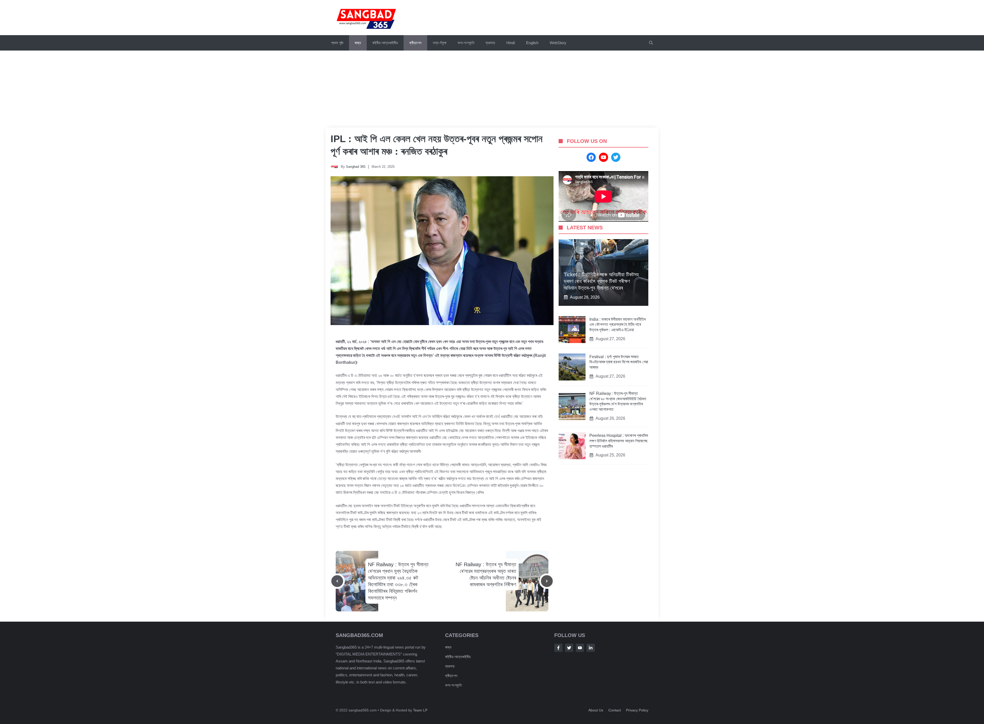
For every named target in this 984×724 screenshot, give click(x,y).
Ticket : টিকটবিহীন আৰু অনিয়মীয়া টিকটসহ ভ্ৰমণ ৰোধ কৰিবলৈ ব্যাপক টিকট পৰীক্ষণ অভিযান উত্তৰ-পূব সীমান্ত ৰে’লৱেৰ (601, 281)
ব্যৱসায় (490, 43)
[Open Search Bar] (651, 43)
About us (595, 710)
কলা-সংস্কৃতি (466, 43)
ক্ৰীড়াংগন (415, 43)
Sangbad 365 (355, 167)
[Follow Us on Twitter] (569, 648)
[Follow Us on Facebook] (558, 648)
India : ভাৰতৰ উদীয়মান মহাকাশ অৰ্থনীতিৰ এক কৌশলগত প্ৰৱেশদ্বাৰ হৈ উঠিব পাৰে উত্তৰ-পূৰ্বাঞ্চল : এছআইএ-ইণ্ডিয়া (617, 324)
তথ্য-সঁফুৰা (439, 43)
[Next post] (547, 581)
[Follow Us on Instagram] (580, 648)
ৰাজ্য (358, 43)
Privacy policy (637, 710)
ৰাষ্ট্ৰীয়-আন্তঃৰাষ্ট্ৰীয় (385, 43)
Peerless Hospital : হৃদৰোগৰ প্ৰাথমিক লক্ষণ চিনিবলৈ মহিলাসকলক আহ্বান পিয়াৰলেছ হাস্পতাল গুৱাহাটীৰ (618, 440)
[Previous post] (337, 581)
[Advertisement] (492, 89)
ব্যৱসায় (450, 666)
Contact (614, 710)
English (532, 43)
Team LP (420, 710)
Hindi (510, 43)
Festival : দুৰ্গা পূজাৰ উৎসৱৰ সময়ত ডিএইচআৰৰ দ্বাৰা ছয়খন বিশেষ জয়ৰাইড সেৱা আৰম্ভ (618, 362)
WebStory (558, 43)
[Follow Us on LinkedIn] (591, 648)
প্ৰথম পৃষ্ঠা (337, 43)
